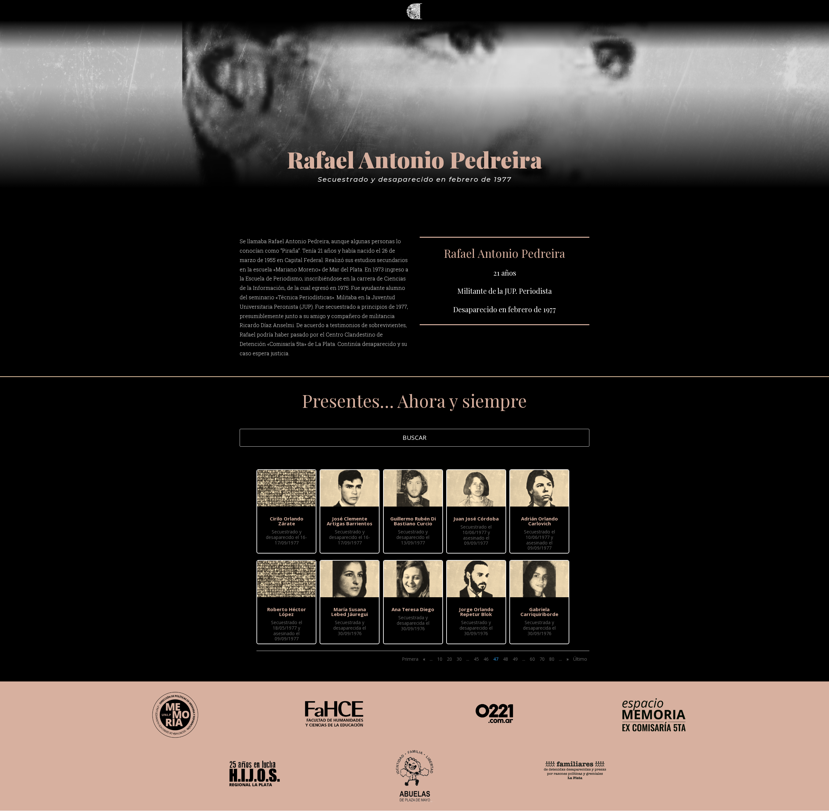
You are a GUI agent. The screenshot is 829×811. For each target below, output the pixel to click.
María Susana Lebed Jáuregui (349, 611)
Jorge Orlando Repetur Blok (476, 611)
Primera (410, 659)
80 (551, 659)
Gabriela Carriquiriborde (539, 611)
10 (439, 659)
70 (542, 659)
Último (580, 659)
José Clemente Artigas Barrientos (349, 521)
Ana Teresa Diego (413, 609)
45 (476, 659)
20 (449, 659)
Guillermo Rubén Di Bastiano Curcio (413, 521)
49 (515, 659)
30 (459, 659)
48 (505, 659)
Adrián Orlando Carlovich (539, 521)
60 (532, 659)
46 (486, 659)
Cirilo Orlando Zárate (286, 521)
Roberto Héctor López (286, 611)
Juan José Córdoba (476, 518)
